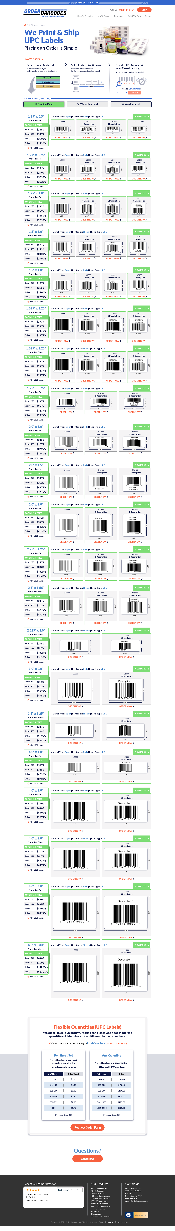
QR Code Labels (97, 1191)
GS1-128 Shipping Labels (101, 1206)
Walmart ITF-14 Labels (100, 1204)
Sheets (86, 232)
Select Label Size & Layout (87, 65)
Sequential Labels (98, 1193)
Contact (148, 16)
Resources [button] (118, 16)
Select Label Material (40, 65)
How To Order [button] (103, 16)
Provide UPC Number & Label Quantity (129, 67)
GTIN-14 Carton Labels (100, 1196)
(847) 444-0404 (126, 9)
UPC (103, 116)
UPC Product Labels (36, 25)
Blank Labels (96, 1214)
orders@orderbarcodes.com (136, 1201)
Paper (68, 116)
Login (144, 9)
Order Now (63, 129)
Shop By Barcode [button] (84, 16)
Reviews (124, 1222)
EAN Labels (95, 1211)
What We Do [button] (134, 16)
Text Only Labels (98, 1209)
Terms (117, 1222)
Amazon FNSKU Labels (100, 1198)
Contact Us (87, 1158)
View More (140, 116)
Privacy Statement (106, 1222)
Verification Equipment (100, 1216)
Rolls (85, 116)
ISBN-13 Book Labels (99, 1201)
